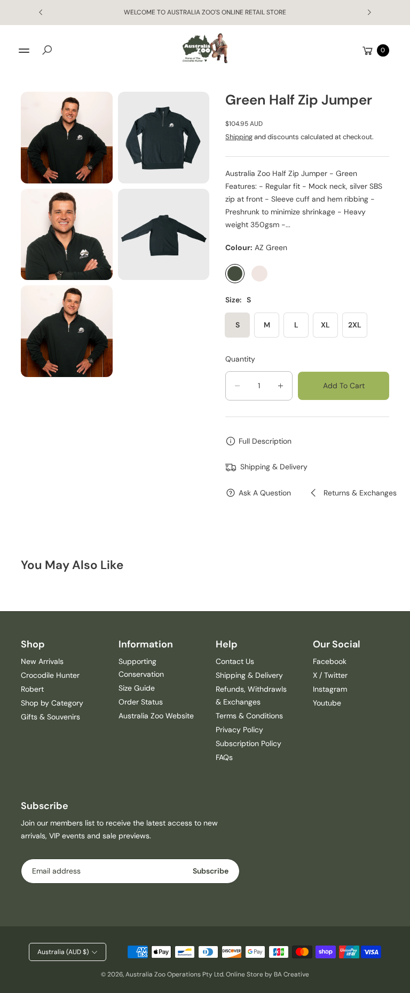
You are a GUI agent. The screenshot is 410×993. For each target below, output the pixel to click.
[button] (47, 50)
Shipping (239, 136)
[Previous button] (41, 12)
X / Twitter (330, 675)
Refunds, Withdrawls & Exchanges (251, 695)
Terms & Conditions (249, 715)
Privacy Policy (239, 729)
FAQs (224, 757)
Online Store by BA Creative (267, 974)
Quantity (240, 359)
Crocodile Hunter (50, 675)
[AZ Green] (235, 273)
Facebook (329, 661)
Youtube (327, 703)
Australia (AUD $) (63, 952)
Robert (32, 689)
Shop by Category (52, 703)
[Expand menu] (24, 50)
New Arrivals (42, 661)
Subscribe (210, 871)
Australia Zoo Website (156, 715)
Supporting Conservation (141, 667)
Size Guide (137, 688)
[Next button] (369, 12)
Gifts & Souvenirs (50, 717)
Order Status (141, 702)
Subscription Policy (248, 743)
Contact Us (235, 661)
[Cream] (259, 273)
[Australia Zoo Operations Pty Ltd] (205, 48)
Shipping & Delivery (249, 675)
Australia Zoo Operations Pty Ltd (174, 974)
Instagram (330, 689)
